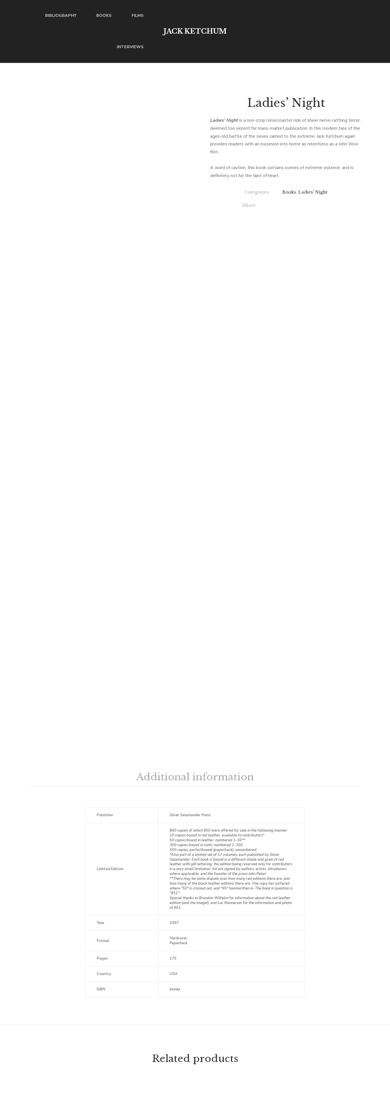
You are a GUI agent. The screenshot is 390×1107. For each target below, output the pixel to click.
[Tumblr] (316, 206)
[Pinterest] (328, 206)
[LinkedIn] (305, 206)
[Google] (293, 206)
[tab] (195, 777)
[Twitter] (281, 206)
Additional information (195, 777)
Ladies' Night (312, 192)
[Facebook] (270, 206)
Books (289, 192)
